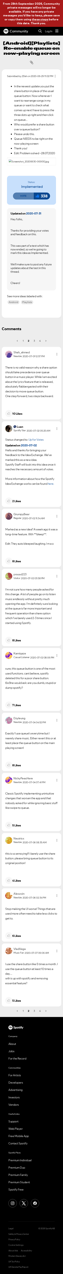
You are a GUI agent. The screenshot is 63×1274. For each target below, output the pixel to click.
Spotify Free (15, 1189)
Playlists (27, 302)
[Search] (40, 31)
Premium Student (19, 1182)
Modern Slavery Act (17, 1256)
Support (13, 1121)
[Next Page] (46, 340)
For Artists (14, 1075)
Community (19, 31)
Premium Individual (19, 1160)
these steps (40, 19)
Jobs (11, 1051)
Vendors (13, 1105)
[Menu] (56, 31)
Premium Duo (16, 1167)
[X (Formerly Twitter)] (24, 1203)
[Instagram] (12, 1203)
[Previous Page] (18, 340)
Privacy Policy (14, 1239)
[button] (23, 196)
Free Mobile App (18, 1136)
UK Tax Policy (14, 1261)
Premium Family (18, 1175)
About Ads (13, 1250)
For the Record (17, 1058)
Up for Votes (36, 440)
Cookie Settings (16, 1245)
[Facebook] (35, 1203)
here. (51, 484)
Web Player (15, 1129)
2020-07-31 (33, 213)
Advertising (15, 1090)
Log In (48, 31)
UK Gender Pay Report (18, 1267)
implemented (32, 186)
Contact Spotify (18, 1143)
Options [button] (55, 76)
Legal (10, 1228)
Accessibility (26, 1250)
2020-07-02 (29, 445)
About (12, 1044)
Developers (15, 1082)
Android (13, 302)
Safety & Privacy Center (18, 1234)
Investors (14, 1097)
